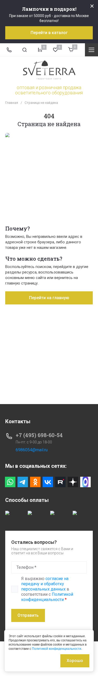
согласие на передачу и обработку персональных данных (44, 584)
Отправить (28, 615)
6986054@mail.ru (32, 449)
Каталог (91, 49)
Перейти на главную (49, 297)
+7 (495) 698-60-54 (39, 435)
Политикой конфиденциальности (47, 597)
